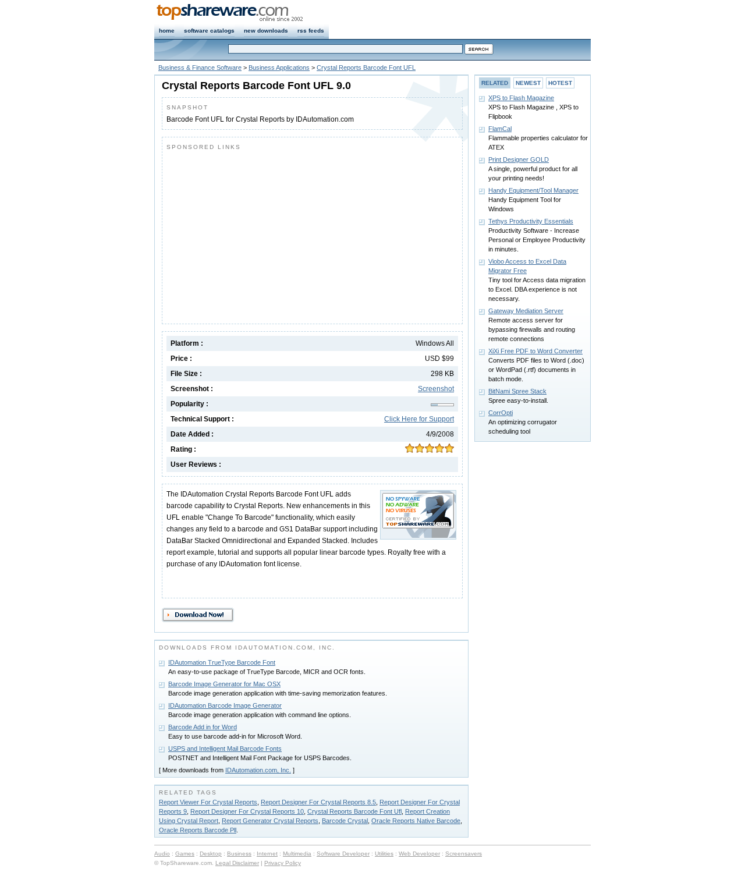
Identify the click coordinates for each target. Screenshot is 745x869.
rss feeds (310, 30)
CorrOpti (500, 412)
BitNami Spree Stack (517, 391)
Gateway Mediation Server (525, 310)
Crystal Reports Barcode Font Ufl (354, 811)
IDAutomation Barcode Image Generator (225, 705)
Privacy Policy (282, 863)
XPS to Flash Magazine (521, 97)
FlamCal (500, 128)
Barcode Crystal (345, 820)
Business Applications (279, 67)
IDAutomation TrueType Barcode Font (221, 662)
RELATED (494, 83)
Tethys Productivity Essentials (530, 221)
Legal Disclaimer (237, 863)
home (167, 30)
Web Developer (419, 853)
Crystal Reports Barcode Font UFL (366, 67)
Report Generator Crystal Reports (270, 820)
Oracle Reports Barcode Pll (197, 830)
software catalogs (209, 30)
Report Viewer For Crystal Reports (208, 802)
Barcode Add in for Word (202, 726)
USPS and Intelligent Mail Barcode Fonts (225, 748)
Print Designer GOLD (518, 159)
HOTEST (560, 83)
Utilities (384, 853)
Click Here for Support (419, 419)
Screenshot (436, 389)
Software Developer (343, 853)
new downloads (266, 30)
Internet (267, 853)
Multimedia (297, 853)
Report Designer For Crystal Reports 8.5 (318, 802)
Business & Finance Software (200, 67)
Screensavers (463, 853)
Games (184, 853)
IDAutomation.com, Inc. (258, 770)
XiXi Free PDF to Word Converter (535, 350)
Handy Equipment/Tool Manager (533, 190)
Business (239, 853)
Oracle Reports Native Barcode (415, 820)
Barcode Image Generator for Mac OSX (224, 683)
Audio (162, 853)
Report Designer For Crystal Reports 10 (247, 811)
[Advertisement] (264, 234)
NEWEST (528, 83)
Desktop (211, 853)
